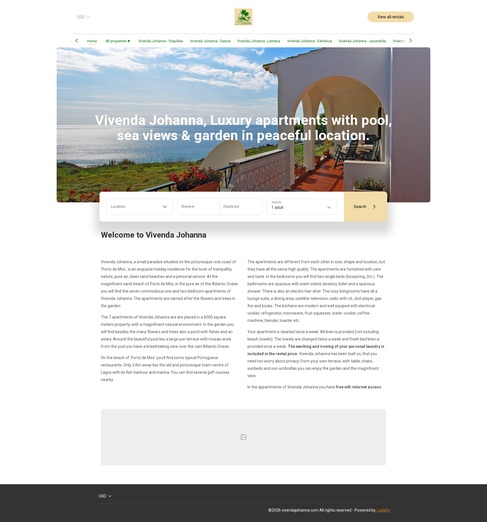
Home (92, 41)
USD (81, 17)
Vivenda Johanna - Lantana (258, 41)
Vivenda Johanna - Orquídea (160, 41)
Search (360, 206)
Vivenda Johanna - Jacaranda (362, 41)
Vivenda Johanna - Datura (210, 41)
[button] (76, 40)
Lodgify (383, 510)
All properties (118, 41)
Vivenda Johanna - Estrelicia (309, 41)
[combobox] (139, 206)
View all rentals (390, 17)
